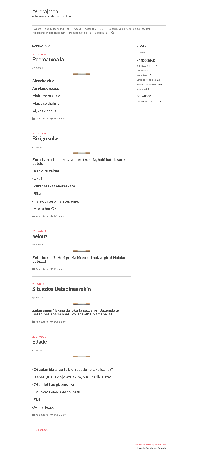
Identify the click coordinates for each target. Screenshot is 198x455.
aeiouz (39, 236)
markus (39, 67)
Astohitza (90, 28)
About (77, 28)
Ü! (112, 32)
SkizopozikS (101, 32)
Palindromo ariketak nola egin (48, 32)
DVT (102, 28)
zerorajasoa (45, 11)
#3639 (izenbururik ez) (57, 28)
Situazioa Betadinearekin (61, 288)
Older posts (40, 429)
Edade (39, 341)
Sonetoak (141, 88)
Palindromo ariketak (146, 84)
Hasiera (36, 28)
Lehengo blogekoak (146, 79)
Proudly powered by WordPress (150, 444)
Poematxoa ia (48, 59)
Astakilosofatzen (145, 66)
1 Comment (59, 118)
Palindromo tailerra (80, 32)
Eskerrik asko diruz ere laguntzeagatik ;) (131, 28)
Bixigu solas (45, 138)
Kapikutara (41, 118)
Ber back (141, 70)
